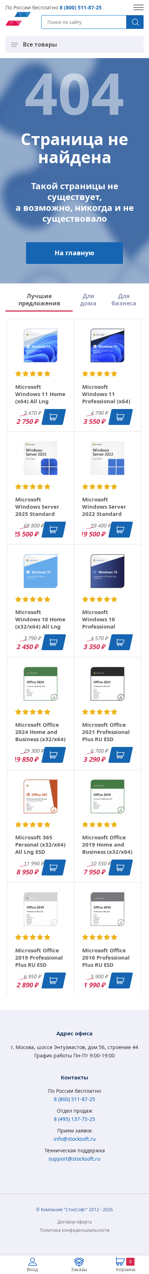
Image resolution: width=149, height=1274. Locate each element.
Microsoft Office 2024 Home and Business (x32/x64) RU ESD (40, 735)
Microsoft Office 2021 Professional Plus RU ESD (106, 732)
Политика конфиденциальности (75, 1230)
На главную (74, 252)
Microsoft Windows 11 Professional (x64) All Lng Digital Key (107, 397)
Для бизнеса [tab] (123, 299)
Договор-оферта (75, 1222)
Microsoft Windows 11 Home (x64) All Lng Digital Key (40, 397)
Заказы (79, 1269)
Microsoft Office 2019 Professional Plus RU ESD (39, 957)
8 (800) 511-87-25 (81, 7)
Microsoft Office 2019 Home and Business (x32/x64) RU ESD (107, 848)
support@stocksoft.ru (74, 1158)
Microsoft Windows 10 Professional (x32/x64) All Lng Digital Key (105, 626)
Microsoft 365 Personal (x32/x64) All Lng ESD (40, 844)
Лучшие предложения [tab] (39, 299)
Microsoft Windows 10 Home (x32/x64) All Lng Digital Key (40, 622)
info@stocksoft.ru (75, 1138)
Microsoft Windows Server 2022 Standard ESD (104, 510)
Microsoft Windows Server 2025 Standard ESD (37, 510)
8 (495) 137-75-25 (74, 1119)
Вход (32, 1269)
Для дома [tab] (88, 299)
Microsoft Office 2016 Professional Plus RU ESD (106, 957)
